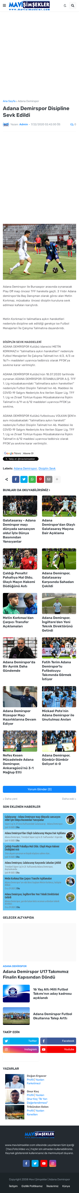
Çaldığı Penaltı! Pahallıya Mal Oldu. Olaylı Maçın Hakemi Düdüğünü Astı (19, 579)
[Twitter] (24, 479)
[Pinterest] (40, 479)
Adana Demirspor (28, 101)
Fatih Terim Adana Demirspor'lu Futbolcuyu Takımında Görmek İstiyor (56, 670)
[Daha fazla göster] (57, 479)
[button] (4, 5)
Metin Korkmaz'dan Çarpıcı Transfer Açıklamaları (18, 622)
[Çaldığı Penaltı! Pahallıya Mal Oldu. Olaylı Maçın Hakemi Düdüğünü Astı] (20, 559)
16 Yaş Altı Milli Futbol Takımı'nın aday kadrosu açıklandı (52, 993)
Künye (66, 1186)
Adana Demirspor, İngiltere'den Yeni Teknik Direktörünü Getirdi (57, 624)
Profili (30, 1079)
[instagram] (52, 1163)
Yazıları (39, 1079)
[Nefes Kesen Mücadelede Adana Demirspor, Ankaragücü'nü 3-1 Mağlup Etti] (20, 741)
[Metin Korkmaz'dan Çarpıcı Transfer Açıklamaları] (20, 603)
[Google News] (19, 455)
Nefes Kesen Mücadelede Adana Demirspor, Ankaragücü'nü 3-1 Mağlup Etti (18, 763)
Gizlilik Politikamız (32, 1186)
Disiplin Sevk (47, 468)
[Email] (48, 479)
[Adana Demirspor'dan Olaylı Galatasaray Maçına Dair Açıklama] (59, 506)
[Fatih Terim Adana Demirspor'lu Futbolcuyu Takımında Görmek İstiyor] (59, 647)
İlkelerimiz (52, 1186)
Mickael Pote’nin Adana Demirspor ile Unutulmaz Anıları (58, 715)
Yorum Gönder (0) (40, 789)
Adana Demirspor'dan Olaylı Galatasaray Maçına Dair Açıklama (58, 526)
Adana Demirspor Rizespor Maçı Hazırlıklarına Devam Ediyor (19, 717)
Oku (18, 827)
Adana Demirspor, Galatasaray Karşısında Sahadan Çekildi (58, 579)
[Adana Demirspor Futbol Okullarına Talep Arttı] (16, 1016)
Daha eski (68, 799)
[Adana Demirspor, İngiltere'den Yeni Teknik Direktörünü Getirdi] (59, 603)
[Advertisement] (39, 55)
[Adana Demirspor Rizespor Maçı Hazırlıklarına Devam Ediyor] (20, 696)
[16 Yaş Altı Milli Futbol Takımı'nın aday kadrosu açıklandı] (16, 993)
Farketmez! (33, 1083)
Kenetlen (32, 1114)
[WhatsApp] (32, 479)
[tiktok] (21, 1057)
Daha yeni (11, 799)
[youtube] (43, 1163)
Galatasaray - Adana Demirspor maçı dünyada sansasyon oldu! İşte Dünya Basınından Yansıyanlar (19, 530)
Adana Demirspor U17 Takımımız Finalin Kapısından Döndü (36, 974)
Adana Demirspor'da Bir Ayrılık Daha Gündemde (19, 666)
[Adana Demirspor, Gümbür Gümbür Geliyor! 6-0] (59, 741)
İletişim (13, 1186)
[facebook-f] (26, 1163)
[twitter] (35, 1163)
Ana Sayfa (9, 101)
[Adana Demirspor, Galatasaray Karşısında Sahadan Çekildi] (59, 559)
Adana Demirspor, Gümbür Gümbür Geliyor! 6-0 (56, 759)
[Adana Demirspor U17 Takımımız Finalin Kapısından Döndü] (39, 942)
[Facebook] (15, 479)
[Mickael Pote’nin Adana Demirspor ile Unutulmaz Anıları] (59, 696)
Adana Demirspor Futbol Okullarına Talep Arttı (52, 1016)
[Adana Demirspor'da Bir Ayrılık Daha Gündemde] (20, 647)
